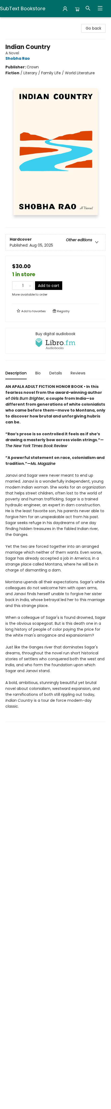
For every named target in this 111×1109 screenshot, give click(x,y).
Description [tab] (16, 373)
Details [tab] (55, 373)
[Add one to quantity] (30, 286)
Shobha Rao (17, 58)
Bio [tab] (38, 373)
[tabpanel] (55, 553)
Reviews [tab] (78, 373)
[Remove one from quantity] (15, 286)
